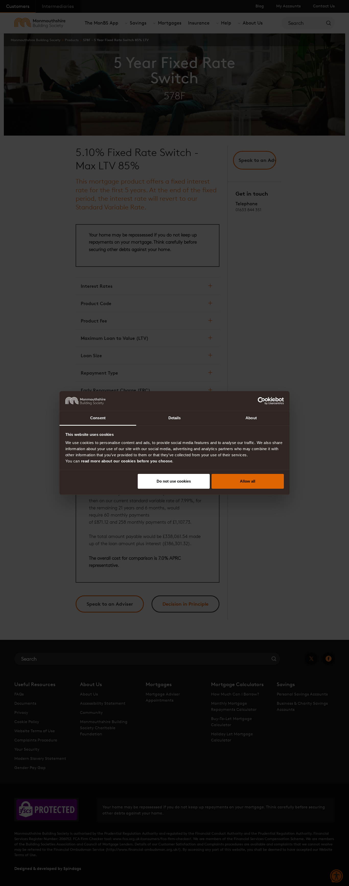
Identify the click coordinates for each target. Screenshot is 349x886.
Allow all (247, 481)
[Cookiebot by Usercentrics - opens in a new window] (261, 401)
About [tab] (251, 418)
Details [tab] (174, 418)
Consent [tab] (98, 418)
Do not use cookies (174, 481)
